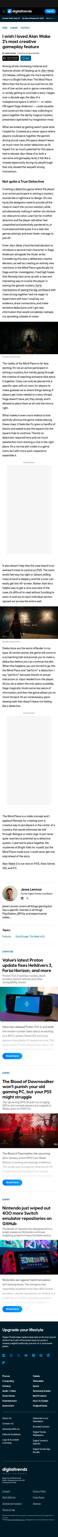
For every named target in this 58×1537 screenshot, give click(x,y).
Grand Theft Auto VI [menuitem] (11, 18)
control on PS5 (33, 570)
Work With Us (8, 1497)
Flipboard (3, 1362)
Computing (8, 1381)
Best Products (39, 1395)
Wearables (38, 1381)
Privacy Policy (39, 1491)
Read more (12, 1056)
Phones (6, 1376)
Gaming (6, 1386)
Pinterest (40, 1355)
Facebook (3, 1355)
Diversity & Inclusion (12, 1503)
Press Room (38, 1497)
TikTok (33, 1355)
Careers (6, 1491)
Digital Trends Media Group (16, 1520)
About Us (6, 1418)
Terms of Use (8, 1509)
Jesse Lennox (10, 53)
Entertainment (9, 1401)
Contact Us (7, 1423)
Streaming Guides (42, 1391)
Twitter (18, 1355)
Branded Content (41, 1426)
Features (6, 936)
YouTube (26, 1355)
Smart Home (8, 1395)
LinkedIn (48, 1355)
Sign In (50, 11)
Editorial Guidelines (11, 1434)
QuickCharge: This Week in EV (30, 936)
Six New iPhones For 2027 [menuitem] (33, 18)
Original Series (40, 1405)
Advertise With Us (10, 1429)
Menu (4, 11)
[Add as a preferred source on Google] (10, 58)
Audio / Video (9, 1391)
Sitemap (37, 1503)
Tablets (36, 1376)
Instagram (11, 1355)
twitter (27, 898)
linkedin (22, 898)
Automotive (8, 1405)
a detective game (24, 189)
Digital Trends (16, 15)
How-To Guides (40, 1401)
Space (36, 1386)
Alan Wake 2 (9, 863)
